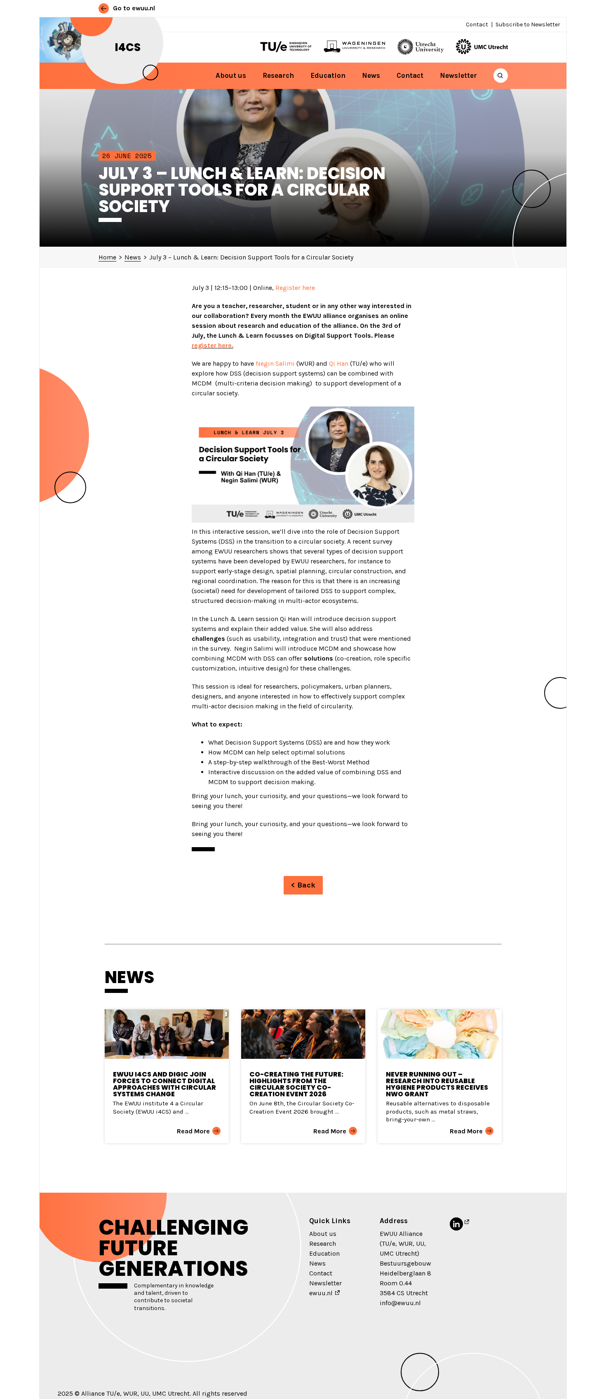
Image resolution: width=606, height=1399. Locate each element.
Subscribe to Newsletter (528, 24)
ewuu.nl (321, 1293)
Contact (477, 24)
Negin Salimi (275, 363)
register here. (212, 345)
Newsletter (458, 75)
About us (231, 75)
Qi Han (338, 363)
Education (327, 75)
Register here (295, 288)
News (371, 75)
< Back (303, 885)
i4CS (128, 47)
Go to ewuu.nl (133, 8)
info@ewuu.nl (400, 1303)
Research (278, 75)
